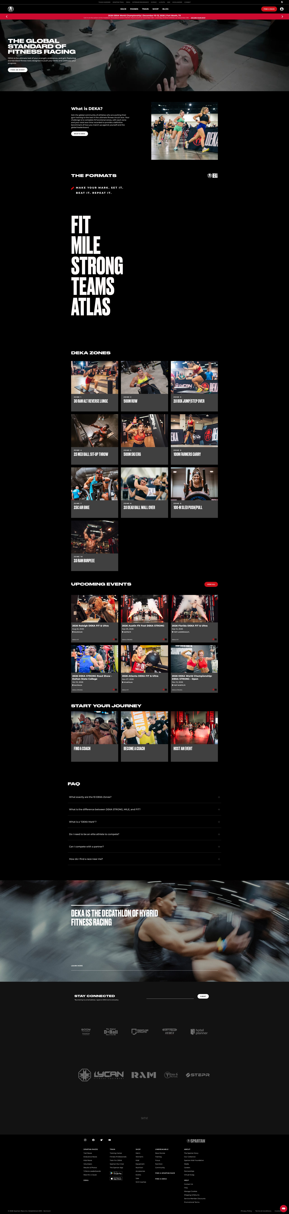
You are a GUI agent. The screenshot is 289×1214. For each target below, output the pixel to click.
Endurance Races (90, 1157)
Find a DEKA (161, 1179)
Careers (187, 1168)
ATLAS (90, 306)
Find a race (269, 9)
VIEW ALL (211, 584)
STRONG (97, 265)
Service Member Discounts (194, 1199)
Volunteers (88, 1164)
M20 (168, 2)
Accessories (140, 1171)
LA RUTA (162, 2)
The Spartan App (116, 1168)
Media (186, 1164)
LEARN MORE (77, 966)
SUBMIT (203, 996)
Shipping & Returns (191, 1195)
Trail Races (88, 1153)
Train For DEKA (116, 1160)
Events (138, 1175)
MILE (86, 245)
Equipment (140, 1164)
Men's (138, 1153)
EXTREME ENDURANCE (140, 2)
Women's (139, 1157)
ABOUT (187, 1149)
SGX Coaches (141, 1182)
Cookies (278, 1211)
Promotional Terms (191, 1202)
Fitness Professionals (118, 1157)
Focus (157, 1160)
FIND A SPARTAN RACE (165, 1173)
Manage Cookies (190, 1191)
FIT (81, 224)
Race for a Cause (90, 1175)
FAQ (186, 1188)
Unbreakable (161, 1149)
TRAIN (112, 1149)
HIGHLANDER (177, 2)
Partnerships (189, 1171)
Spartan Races (91, 1149)
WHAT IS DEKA (79, 134)
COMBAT (187, 2)
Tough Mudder (104, 2)
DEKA (128, 2)
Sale (137, 1178)
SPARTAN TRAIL (118, 2)
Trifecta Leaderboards (92, 1171)
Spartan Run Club (117, 1164)
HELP (186, 1180)
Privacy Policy (246, 1211)
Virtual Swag (189, 1175)
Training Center (116, 1153)
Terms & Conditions (263, 1211)
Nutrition (139, 1168)
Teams (92, 286)
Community (160, 1168)
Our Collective (189, 1157)
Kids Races (88, 1160)
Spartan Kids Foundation (194, 1160)
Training (158, 1157)
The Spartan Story (191, 1153)
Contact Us (188, 1184)
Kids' (137, 1160)
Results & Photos (90, 1168)
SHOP (138, 1149)
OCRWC (154, 2)
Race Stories (160, 1153)
